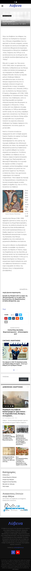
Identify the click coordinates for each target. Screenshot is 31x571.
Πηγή (4, 309)
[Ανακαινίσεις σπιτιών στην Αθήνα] (15, 511)
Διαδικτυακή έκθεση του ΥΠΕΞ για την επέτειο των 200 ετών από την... (9, 459)
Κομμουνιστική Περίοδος (10, 481)
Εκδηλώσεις (6, 475)
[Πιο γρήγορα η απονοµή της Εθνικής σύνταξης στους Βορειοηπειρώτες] (9, 429)
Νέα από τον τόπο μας (9, 484)
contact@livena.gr (19, 547)
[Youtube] (18, 552)
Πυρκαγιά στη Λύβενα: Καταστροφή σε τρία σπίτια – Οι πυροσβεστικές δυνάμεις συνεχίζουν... (14, 412)
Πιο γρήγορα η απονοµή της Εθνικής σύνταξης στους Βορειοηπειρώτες (9, 437)
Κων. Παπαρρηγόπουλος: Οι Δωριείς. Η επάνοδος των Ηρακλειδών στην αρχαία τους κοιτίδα (22, 461)
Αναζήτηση (6, 376)
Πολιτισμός (6, 486)
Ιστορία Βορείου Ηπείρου (10, 477)
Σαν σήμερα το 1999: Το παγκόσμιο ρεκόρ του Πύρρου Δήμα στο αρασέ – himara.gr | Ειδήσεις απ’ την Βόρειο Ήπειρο (15, 363)
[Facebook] (13, 552)
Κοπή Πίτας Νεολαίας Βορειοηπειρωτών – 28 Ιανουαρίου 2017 (15, 332)
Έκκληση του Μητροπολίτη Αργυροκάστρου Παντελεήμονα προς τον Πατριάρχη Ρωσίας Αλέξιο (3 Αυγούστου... (22, 439)
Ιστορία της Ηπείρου (7, 15)
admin (5, 24)
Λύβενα (15, 6)
